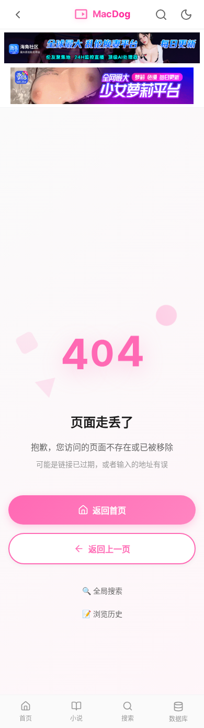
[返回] (17, 14)
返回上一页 (109, 549)
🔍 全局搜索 (102, 590)
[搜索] (161, 14)
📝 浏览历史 (102, 613)
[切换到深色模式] (186, 14)
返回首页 (109, 510)
